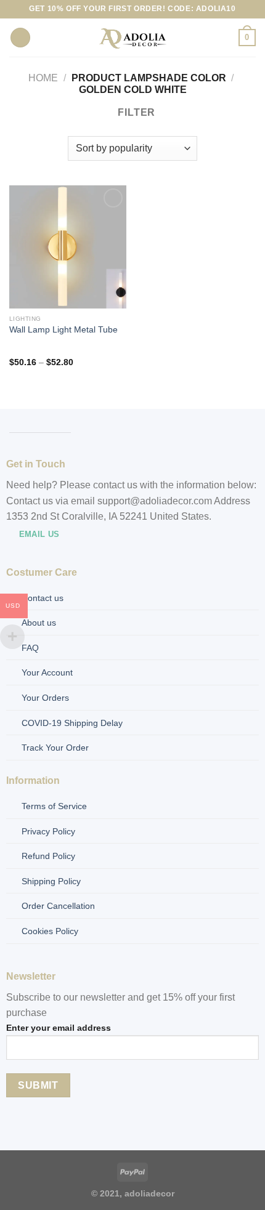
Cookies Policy (50, 931)
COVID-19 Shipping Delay (72, 723)
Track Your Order (55, 747)
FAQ (30, 648)
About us (39, 622)
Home (43, 78)
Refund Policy (48, 856)
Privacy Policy (48, 831)
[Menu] (20, 38)
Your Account (47, 672)
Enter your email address (58, 1028)
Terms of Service (54, 806)
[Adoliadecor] (132, 37)
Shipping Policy (51, 881)
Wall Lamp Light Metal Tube (63, 329)
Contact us (42, 598)
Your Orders (45, 698)
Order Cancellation (58, 906)
